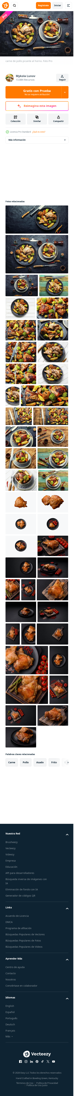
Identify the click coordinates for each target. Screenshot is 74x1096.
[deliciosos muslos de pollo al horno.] (19, 503)
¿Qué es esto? (38, 131)
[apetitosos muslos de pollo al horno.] (21, 373)
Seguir (62, 79)
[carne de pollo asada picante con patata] (20, 306)
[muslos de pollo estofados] (21, 586)
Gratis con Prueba (37, 92)
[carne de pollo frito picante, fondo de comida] (21, 395)
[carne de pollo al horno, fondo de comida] (29, 482)
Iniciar (57, 5)
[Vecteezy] (5, 5)
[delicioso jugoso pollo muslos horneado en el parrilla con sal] (21, 761)
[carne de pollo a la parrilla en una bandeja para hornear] (21, 351)
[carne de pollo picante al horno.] (36, 218)
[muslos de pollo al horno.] (22, 284)
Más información (17, 138)
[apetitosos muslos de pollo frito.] (21, 564)
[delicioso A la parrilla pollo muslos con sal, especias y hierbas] (21, 674)
